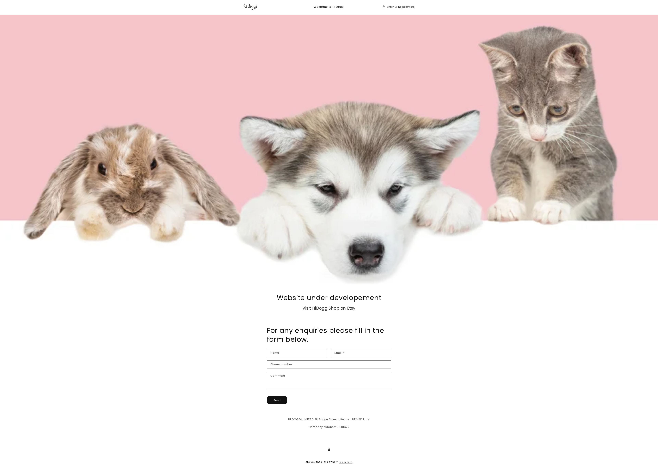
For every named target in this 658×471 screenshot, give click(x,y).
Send (277, 400)
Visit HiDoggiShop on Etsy (329, 308)
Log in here (345, 462)
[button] (398, 7)
